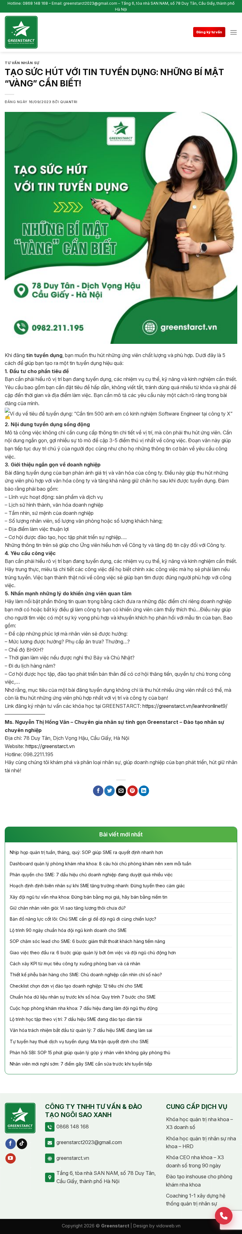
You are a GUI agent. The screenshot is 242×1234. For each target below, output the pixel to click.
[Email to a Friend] (121, 790)
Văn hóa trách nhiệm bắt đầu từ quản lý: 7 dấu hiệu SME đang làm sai (81, 1030)
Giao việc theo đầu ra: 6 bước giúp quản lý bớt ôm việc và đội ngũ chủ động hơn (93, 952)
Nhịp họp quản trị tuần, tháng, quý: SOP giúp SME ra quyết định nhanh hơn (86, 852)
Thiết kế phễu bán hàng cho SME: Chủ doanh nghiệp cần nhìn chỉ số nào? (86, 974)
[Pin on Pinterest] (132, 790)
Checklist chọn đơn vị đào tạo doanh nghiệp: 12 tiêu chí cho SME (76, 986)
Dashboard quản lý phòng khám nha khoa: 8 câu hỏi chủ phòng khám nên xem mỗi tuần (100, 863)
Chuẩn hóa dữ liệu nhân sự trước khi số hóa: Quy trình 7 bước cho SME (83, 997)
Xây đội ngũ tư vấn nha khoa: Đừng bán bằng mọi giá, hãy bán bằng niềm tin (88, 897)
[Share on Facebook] (98, 790)
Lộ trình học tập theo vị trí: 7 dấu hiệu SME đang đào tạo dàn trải (76, 1019)
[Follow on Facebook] (10, 1143)
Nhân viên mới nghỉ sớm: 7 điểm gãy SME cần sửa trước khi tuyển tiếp (81, 1063)
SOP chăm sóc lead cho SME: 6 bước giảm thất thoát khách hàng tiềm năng (87, 941)
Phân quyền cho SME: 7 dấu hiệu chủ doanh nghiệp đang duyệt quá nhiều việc (91, 874)
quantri (69, 102)
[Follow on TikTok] (22, 1143)
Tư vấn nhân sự (22, 63)
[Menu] (233, 32)
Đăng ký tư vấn (209, 32)
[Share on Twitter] (109, 790)
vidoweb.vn (168, 1225)
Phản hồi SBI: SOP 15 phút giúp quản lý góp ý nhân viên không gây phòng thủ (90, 1052)
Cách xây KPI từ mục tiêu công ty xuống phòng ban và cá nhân (75, 963)
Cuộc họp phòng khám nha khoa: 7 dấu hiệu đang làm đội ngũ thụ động (84, 1008)
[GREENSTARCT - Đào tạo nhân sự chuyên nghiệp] (21, 32)
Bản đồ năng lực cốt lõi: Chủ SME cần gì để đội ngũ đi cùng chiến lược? (83, 919)
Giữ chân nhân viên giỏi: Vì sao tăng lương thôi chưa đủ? (68, 908)
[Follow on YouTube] (10, 1158)
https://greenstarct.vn (50, 746)
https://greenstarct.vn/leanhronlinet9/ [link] (185, 706)
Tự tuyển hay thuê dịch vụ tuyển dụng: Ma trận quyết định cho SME (79, 1041)
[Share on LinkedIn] (144, 790)
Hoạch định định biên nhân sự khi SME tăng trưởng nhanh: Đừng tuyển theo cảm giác (97, 885)
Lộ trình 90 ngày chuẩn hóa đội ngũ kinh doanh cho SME (68, 930)
